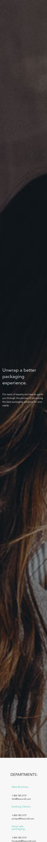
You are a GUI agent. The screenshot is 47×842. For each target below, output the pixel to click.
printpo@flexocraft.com (23, 819)
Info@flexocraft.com (21, 799)
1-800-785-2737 (19, 796)
